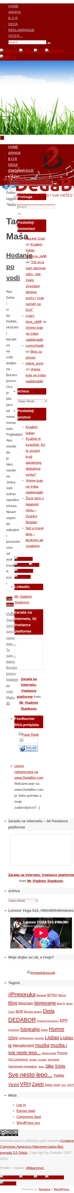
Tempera (44, 1189)
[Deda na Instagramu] (54, 51)
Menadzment (23, 1045)
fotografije (30, 1029)
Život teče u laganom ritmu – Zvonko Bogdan (35, 510)
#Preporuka (21, 994)
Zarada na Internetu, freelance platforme (41, 875)
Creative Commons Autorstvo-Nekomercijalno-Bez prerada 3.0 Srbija (37, 1147)
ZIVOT (70, 1085)
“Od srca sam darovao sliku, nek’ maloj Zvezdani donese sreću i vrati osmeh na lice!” (36, 286)
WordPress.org (28, 1123)
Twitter (58, 1075)
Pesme (62, 1053)
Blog (12, 1002)
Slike (49, 1066)
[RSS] (39, 51)
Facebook (13, 1030)
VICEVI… (15, 36)
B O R (13, 18)
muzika (42, 1045)
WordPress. (62, 1189)
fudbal (44, 1030)
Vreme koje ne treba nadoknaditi (34, 334)
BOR (19, 1011)
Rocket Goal (35, 238)
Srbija (60, 1066)
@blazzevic (35, 1168)
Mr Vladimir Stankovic (45, 881)
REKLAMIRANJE (21, 30)
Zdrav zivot (52, 1084)
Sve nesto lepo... (30, 1074)
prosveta (53, 1059)
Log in (21, 1105)
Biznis (62, 995)
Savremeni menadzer (22, 1066)
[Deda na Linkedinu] (8, 57)
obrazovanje (49, 1053)
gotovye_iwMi (36, 256)
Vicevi (13, 1084)
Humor (56, 1029)
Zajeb (38, 1084)
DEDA (13, 24)
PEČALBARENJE (18, 1059)
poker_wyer (35, 363)
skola (41, 1066)
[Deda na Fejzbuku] (9, 51)
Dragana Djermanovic (48, 1021)
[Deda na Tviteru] (26, 51)
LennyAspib (35, 346)
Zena (63, 1085)
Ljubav (52, 1037)
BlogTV (61, 1003)
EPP (64, 1020)
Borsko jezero (33, 1011)
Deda (48, 1011)
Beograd (41, 995)
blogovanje (45, 1002)
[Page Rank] (29, 735)
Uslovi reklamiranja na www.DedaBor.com (28, 772)
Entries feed (25, 1111)
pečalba (33, 1059)
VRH (25, 1084)
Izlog (13, 1037)
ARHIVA (14, 12)
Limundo (39, 1038)
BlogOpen (25, 1003)
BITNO (52, 995)
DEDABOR (22, 1020)
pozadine (42, 1059)
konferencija (26, 1038)
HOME (13, 6)
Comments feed (28, 1117)
